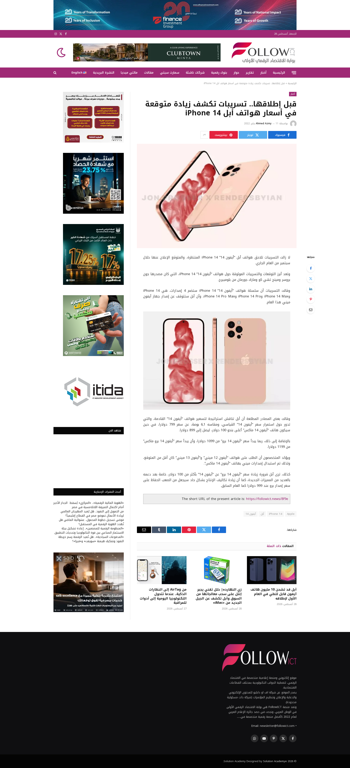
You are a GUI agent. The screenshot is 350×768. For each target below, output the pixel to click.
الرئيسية (279, 72)
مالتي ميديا (129, 72)
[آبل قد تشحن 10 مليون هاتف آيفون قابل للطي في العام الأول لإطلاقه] (272, 570)
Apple (291, 513)
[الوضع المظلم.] (61, 52)
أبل (262, 513)
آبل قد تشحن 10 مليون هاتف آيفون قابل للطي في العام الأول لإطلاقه (274, 594)
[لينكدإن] (311, 289)
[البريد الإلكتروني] (311, 310)
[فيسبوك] (311, 268)
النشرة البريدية (103, 72)
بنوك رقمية (219, 72)
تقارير (250, 72)
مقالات (149, 72)
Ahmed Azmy (263, 123)
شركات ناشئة (195, 72)
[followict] (262, 52)
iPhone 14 (275, 513)
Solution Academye (275, 761)
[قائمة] (294, 72)
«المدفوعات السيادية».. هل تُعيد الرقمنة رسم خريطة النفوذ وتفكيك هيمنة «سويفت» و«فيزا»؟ (91, 539)
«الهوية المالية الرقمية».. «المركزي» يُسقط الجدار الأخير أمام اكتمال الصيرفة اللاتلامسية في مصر (88, 505)
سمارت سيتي (169, 72)
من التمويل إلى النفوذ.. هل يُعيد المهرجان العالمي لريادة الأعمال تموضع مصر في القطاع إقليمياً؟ (92, 513)
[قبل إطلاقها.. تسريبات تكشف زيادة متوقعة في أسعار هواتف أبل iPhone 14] (217, 196)
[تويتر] (311, 279)
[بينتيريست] (311, 299)
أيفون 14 (250, 513)
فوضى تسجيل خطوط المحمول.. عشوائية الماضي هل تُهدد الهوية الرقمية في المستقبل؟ (91, 522)
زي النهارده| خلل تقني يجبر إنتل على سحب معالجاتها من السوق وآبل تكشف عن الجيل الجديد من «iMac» (218, 596)
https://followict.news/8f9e (267, 499)
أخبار (263, 72)
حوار (236, 72)
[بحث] (55, 72)
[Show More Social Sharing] (204, 135)
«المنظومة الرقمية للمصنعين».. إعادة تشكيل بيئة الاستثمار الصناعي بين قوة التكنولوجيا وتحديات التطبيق (89, 530)
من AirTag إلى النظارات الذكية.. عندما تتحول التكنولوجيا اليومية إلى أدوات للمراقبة (163, 596)
